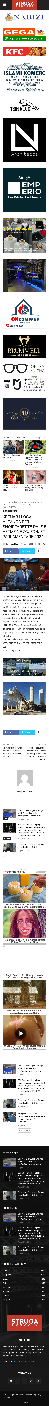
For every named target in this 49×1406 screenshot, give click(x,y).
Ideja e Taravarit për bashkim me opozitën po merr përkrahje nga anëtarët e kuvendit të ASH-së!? (36, 754)
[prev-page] (4, 857)
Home (5, 502)
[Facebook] (17, 1381)
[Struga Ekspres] (4, 544)
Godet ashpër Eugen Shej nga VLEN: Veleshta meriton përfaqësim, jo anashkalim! (30, 813)
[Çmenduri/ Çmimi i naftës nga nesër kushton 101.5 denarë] (9, 847)
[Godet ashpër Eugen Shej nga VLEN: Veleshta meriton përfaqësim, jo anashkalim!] (9, 813)
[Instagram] (31, 1381)
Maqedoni (13, 502)
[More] (38, 551)
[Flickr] (24, 1381)
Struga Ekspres (14, 544)
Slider (14, 511)
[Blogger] (11, 1381)
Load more (23, 1130)
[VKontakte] (38, 1381)
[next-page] (8, 857)
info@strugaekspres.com (24, 1361)
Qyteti (6, 819)
